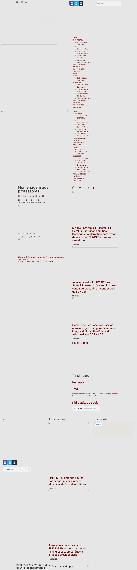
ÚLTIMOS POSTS (84, 188)
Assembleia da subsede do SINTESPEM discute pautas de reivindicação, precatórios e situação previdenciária (67, 550)
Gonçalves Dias (82, 49)
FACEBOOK (80, 343)
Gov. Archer (81, 51)
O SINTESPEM (78, 40)
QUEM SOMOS (82, 42)
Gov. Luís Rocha (82, 53)
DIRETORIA (81, 44)
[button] (21, 201)
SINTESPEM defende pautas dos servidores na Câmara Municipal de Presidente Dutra (67, 481)
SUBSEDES (77, 47)
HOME (75, 38)
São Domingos (82, 60)
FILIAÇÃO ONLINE (79, 65)
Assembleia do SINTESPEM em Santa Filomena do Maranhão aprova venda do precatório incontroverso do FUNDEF (95, 287)
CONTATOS (77, 71)
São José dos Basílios (84, 62)
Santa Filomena (82, 58)
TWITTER (79, 389)
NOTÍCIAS (76, 67)
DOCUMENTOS (78, 69)
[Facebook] (71, 3)
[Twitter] (76, 3)
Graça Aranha (81, 56)
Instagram (79, 382)
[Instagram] (81, 3)
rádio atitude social (85, 402)
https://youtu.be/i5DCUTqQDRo (29, 237)
